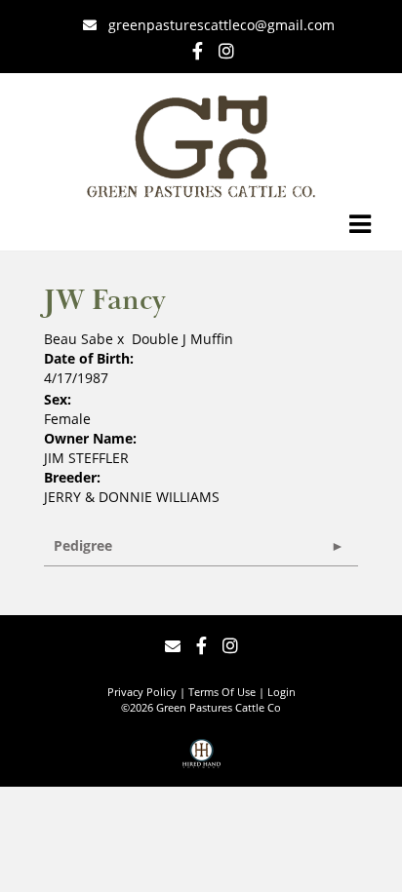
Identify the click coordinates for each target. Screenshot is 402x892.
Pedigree (83, 545)
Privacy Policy (142, 691)
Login (281, 691)
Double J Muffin (182, 339)
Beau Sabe (78, 339)
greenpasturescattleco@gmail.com (221, 25)
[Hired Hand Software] (201, 760)
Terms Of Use (222, 691)
